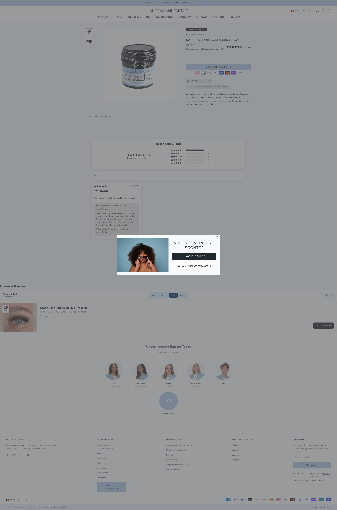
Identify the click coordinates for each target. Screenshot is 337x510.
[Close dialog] (217, 236)
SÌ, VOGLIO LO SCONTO (194, 256)
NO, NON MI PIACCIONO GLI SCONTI (194, 266)
